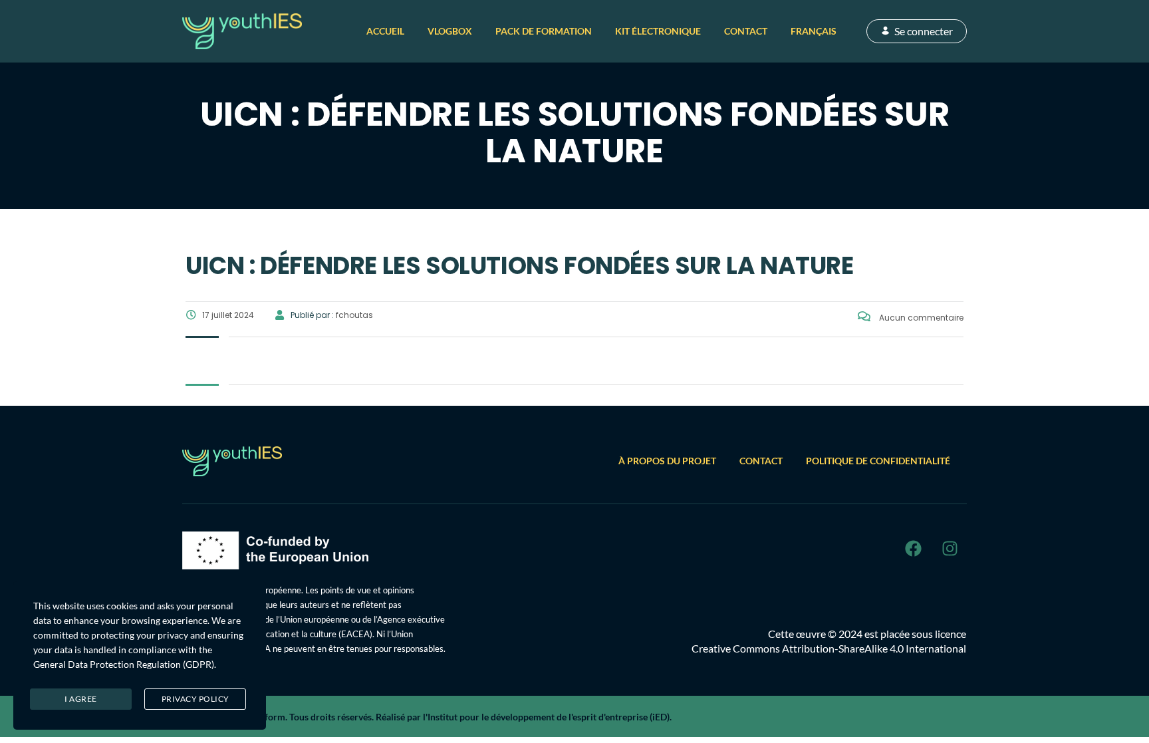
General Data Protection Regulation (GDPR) (123, 664)
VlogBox (450, 31)
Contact (745, 31)
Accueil (385, 31)
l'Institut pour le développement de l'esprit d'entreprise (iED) (546, 716)
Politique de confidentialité (878, 460)
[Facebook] (913, 548)
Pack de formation (543, 31)
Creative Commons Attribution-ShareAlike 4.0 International (829, 648)
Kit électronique (658, 31)
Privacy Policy (195, 699)
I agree (80, 699)
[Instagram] (949, 548)
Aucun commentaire (920, 317)
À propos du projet (667, 460)
